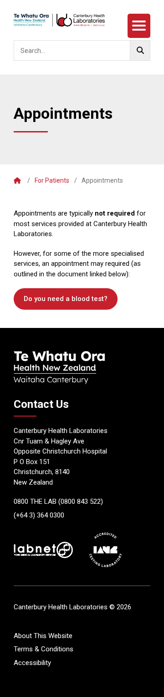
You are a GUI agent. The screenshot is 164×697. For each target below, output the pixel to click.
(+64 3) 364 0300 (39, 515)
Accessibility (32, 663)
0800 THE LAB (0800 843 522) (58, 501)
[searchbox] (82, 50)
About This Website (43, 636)
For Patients (52, 180)
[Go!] (140, 50)
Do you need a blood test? (66, 299)
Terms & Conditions (43, 649)
